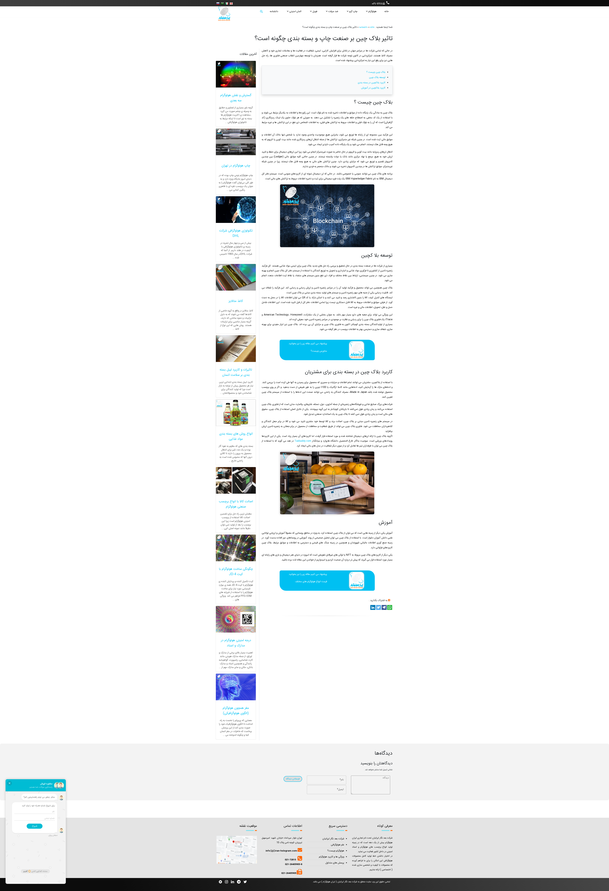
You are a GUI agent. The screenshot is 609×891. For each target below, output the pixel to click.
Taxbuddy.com (303, 441)
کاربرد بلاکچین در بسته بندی (371, 83)
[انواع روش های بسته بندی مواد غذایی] (236, 412)
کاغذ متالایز (236, 301)
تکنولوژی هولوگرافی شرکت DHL (236, 233)
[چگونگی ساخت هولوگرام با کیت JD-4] (236, 548)
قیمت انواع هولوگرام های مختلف (311, 582)
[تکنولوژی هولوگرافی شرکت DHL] (236, 209)
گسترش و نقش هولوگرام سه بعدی (235, 98)
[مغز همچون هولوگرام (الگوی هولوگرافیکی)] (236, 687)
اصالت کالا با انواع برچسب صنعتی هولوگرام (236, 504)
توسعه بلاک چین (377, 77)
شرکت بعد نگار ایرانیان (333, 839)
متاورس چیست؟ (319, 351)
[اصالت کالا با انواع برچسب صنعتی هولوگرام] (236, 480)
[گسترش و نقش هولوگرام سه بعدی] (236, 74)
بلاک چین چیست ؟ (375, 72)
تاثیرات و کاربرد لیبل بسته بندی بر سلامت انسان (236, 372)
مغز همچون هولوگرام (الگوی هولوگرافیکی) (236, 711)
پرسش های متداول (334, 863)
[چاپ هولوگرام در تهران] (236, 142)
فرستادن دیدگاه (293, 779)
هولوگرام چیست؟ (335, 851)
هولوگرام (372, 11)
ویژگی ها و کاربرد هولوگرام (331, 857)
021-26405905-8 (293, 864)
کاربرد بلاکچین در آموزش (373, 88)
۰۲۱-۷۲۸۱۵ (381, 3)
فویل (314, 11)
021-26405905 (289, 873)
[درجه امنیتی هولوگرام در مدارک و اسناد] (236, 619)
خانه (386, 11)
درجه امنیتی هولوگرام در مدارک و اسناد (236, 643)
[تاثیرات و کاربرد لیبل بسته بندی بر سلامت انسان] (236, 348)
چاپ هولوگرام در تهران (236, 165)
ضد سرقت (333, 11)
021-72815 (290, 860)
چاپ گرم (353, 11)
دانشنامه (274, 11)
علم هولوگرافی (337, 845)
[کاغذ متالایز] (236, 277)
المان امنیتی (295, 11)
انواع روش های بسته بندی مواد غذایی (236, 436)
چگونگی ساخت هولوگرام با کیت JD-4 (236, 571)
